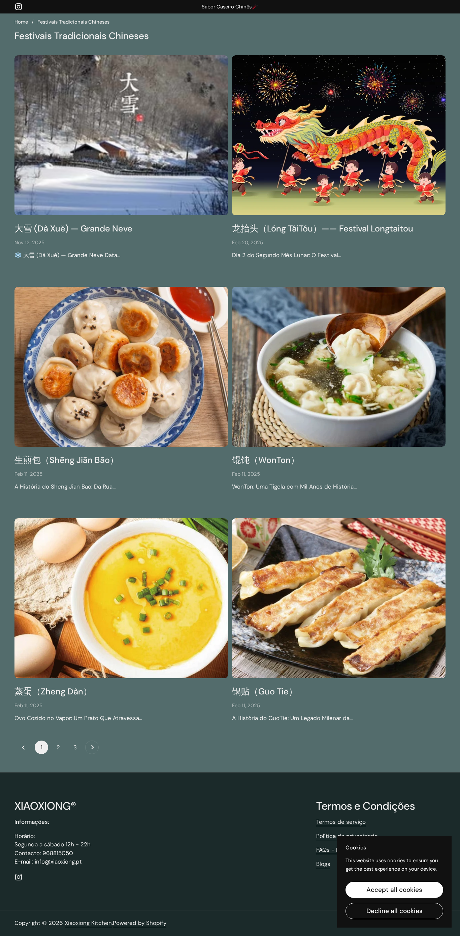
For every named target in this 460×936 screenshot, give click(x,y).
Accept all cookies (394, 889)
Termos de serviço (341, 821)
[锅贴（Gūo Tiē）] (339, 598)
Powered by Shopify (139, 923)
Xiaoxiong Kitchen (88, 923)
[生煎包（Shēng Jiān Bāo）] (121, 367)
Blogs (323, 864)
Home (21, 22)
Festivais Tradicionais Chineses (73, 22)
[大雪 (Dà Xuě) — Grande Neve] (121, 135)
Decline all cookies (394, 911)
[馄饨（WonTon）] (339, 367)
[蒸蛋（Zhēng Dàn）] (121, 598)
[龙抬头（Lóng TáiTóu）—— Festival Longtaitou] (339, 135)
